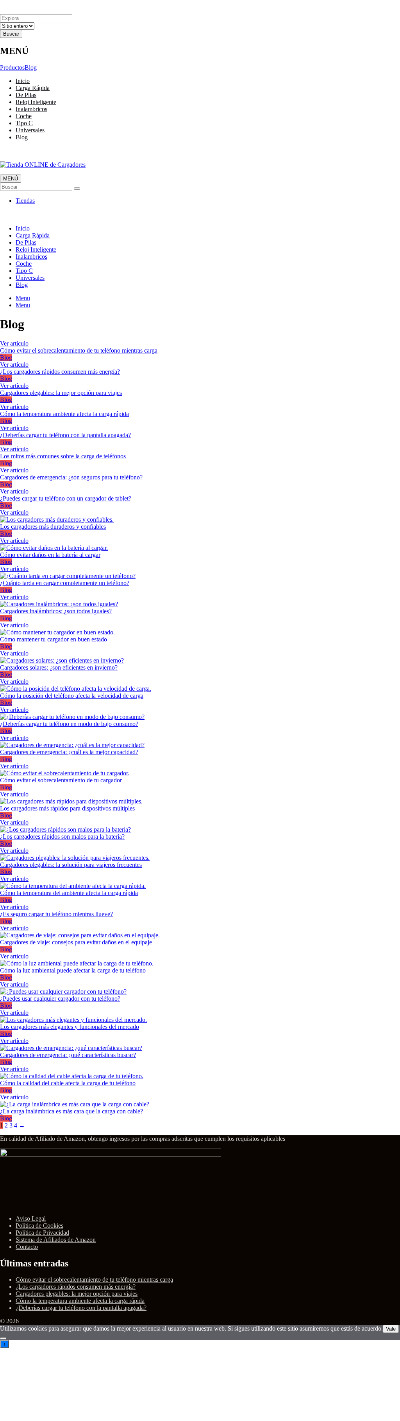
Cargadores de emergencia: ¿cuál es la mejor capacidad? (69, 752)
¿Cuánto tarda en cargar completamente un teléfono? (64, 583)
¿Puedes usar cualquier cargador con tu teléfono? (60, 998)
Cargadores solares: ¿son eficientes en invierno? (59, 667)
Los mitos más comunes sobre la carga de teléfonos (63, 456)
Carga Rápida (33, 88)
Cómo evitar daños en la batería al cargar (50, 554)
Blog (31, 67)
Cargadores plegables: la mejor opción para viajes (61, 392)
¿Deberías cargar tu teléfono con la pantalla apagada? (65, 435)
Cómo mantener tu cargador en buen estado (53, 639)
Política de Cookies (39, 1225)
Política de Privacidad (42, 1232)
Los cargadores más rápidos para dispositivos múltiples (67, 808)
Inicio (23, 80)
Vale (391, 1329)
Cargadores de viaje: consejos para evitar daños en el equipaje (76, 942)
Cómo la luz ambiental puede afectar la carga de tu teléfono (73, 970)
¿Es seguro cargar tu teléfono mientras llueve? (56, 914)
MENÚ (10, 179)
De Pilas (26, 95)
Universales (30, 130)
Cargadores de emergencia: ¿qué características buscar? (68, 1055)
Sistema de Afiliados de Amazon (56, 1239)
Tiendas (25, 200)
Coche (24, 116)
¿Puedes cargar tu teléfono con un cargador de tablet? (65, 498)
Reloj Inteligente (36, 102)
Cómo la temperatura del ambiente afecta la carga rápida (69, 893)
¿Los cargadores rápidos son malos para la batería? (62, 836)
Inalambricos (31, 109)
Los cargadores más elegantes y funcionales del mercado (69, 1026)
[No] (3, 1338)
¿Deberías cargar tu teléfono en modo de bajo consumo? (69, 723)
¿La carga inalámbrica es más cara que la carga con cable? (71, 1111)
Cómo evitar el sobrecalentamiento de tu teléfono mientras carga (78, 350)
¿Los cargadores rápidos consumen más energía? (60, 371)
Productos (12, 67)
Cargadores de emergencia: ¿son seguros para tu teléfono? (71, 477)
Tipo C (24, 123)
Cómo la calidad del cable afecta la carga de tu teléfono (68, 1083)
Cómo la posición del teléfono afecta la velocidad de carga (71, 695)
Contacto (27, 1246)
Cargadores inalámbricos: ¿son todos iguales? (56, 611)
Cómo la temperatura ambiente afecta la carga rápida (64, 414)
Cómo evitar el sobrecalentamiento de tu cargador (61, 780)
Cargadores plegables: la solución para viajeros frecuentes (71, 864)
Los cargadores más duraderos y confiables (53, 526)
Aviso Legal (31, 1218)
